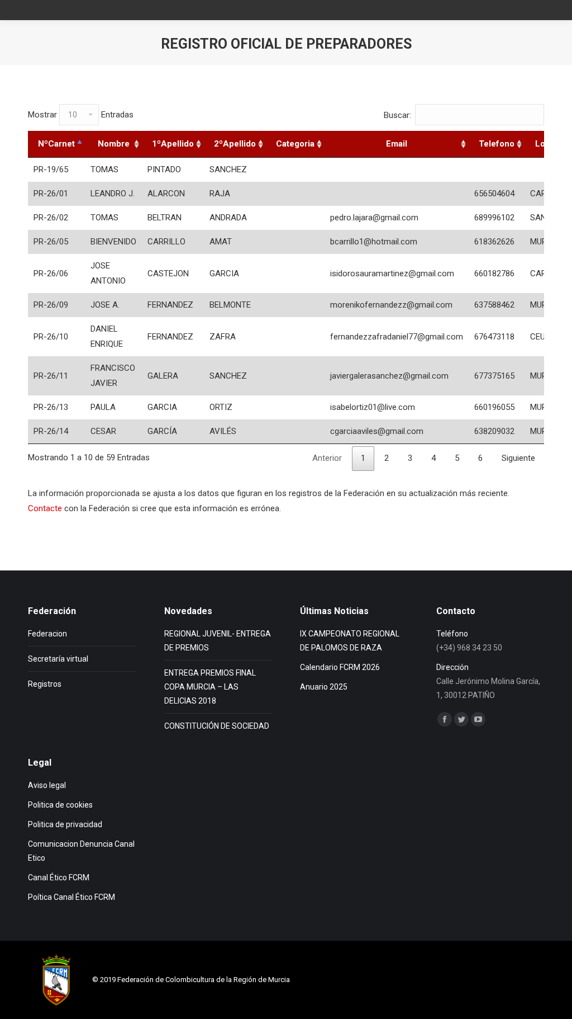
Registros (44, 684)
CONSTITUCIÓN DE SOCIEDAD (216, 725)
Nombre (114, 144)
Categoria (295, 144)
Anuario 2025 (323, 686)
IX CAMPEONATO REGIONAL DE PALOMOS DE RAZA (349, 640)
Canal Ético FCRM (58, 877)
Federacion (47, 633)
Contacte (45, 508)
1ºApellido (173, 144)
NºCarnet (56, 144)
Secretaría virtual (58, 658)
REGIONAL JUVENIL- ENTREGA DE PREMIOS (217, 640)
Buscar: (397, 115)
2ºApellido (235, 144)
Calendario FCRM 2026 (340, 667)
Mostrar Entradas (81, 115)
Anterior (327, 458)
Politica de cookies (60, 804)
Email (396, 144)
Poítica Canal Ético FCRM (71, 897)
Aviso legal (47, 785)
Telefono (496, 144)
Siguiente (518, 458)
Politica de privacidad (65, 824)
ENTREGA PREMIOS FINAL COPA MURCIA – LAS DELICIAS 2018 (210, 686)
